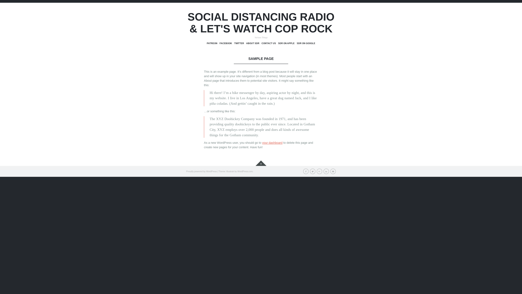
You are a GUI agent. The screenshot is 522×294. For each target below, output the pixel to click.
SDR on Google (306, 43)
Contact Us (269, 43)
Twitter (239, 43)
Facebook (226, 43)
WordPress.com (245, 171)
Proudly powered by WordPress (201, 171)
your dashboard (272, 142)
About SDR (252, 43)
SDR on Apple (286, 43)
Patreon (212, 43)
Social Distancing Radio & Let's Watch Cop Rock (261, 23)
